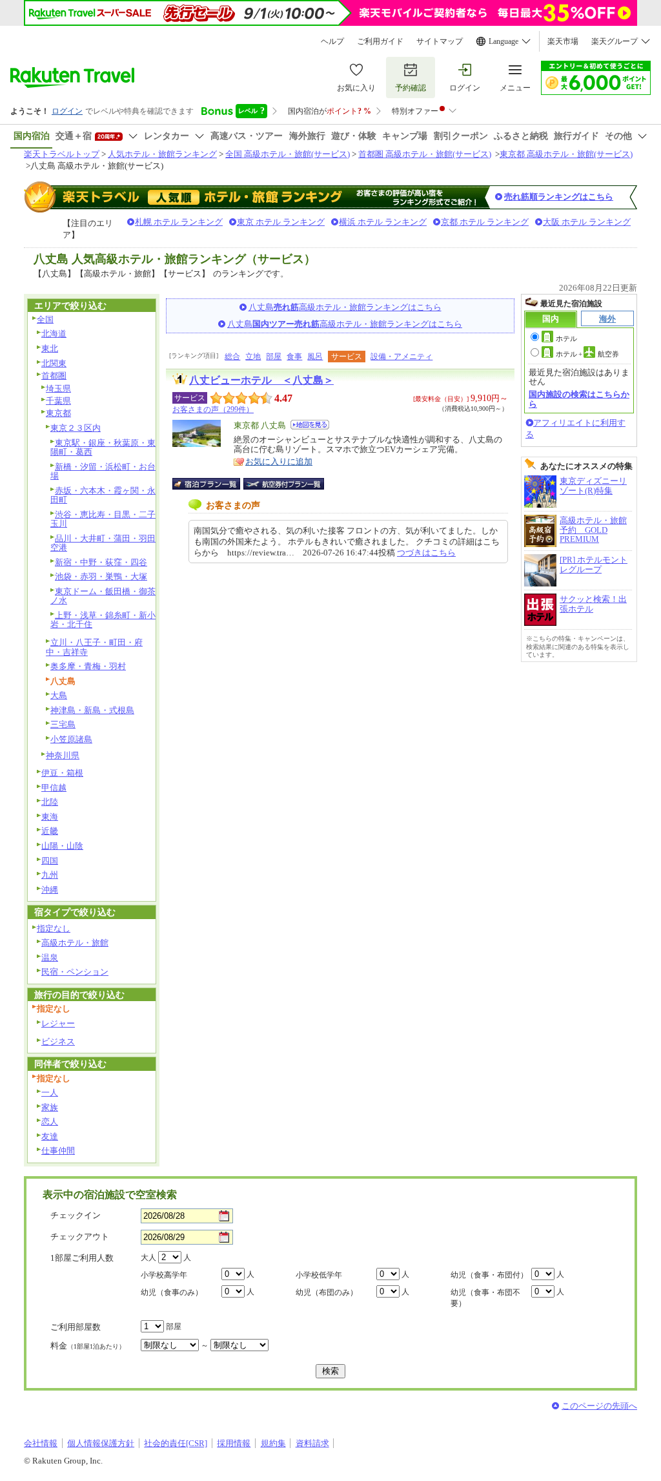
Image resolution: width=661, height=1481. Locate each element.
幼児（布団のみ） (327, 1292)
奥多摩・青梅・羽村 (88, 666)
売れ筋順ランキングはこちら (558, 197)
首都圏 (53, 375)
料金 (87, 1346)
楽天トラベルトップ (61, 154)
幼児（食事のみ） (172, 1292)
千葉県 (58, 401)
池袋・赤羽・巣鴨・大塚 (101, 576)
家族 (49, 1107)
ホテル (566, 338)
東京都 (58, 413)
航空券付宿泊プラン (283, 484)
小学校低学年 (319, 1274)
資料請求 (312, 1443)
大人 (148, 1257)
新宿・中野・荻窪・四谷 (101, 562)
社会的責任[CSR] (175, 1443)
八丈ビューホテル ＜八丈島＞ (261, 380)
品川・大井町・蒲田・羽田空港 (103, 543)
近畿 (49, 831)
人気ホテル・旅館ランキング (162, 154)
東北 (49, 348)
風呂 (315, 356)
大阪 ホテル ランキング (587, 222)
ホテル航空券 (587, 354)
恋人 (49, 1121)
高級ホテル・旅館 (74, 943)
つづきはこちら (426, 552)
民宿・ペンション (74, 972)
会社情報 (40, 1443)
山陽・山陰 (62, 846)
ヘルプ (332, 41)
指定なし (53, 928)
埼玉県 (58, 388)
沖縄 (49, 890)
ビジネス (58, 1041)
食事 (294, 356)
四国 (49, 860)
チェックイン (75, 1215)
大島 (58, 695)
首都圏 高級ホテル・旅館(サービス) (424, 154)
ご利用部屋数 (75, 1327)
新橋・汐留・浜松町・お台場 (103, 471)
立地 (253, 356)
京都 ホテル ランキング (485, 222)
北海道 (53, 333)
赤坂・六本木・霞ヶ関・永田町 (103, 495)
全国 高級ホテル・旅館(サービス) (287, 154)
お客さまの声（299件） (213, 409)
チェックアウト (79, 1236)
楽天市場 (562, 41)
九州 (49, 875)
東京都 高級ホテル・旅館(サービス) (566, 154)
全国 (45, 319)
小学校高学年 (164, 1274)
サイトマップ (439, 41)
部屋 (273, 356)
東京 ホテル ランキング (281, 222)
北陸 (49, 802)
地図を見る (309, 425)
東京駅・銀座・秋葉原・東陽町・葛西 (103, 447)
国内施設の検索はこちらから (579, 398)
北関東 (53, 363)
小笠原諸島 (71, 739)
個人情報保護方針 (100, 1443)
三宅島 (63, 724)
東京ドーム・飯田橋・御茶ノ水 (103, 596)
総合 (232, 356)
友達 (49, 1136)
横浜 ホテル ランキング (383, 222)
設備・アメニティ (401, 356)
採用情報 (233, 1443)
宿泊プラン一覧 (212, 484)
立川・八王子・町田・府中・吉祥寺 (94, 647)
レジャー (58, 1023)
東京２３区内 (75, 428)
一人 (49, 1092)
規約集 (273, 1443)
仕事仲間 (58, 1150)
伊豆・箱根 (62, 773)
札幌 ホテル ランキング (179, 222)
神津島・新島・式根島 (92, 710)
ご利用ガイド (380, 41)
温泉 (49, 957)
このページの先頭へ (599, 1406)
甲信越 (53, 787)
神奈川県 (62, 755)
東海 (49, 817)
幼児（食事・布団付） (489, 1274)
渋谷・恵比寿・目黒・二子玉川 (103, 519)
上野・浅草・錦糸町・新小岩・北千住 (103, 620)
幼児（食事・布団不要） (485, 1298)
